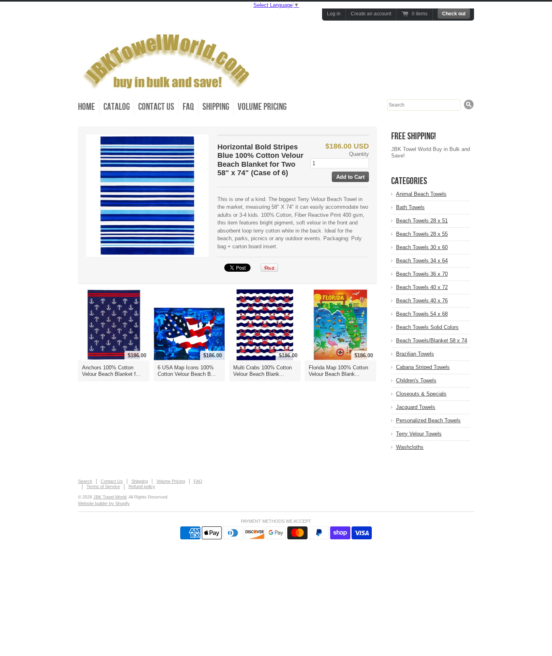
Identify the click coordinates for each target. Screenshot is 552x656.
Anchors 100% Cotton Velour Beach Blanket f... (111, 371)
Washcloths (409, 447)
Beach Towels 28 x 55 (422, 234)
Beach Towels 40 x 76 (422, 301)
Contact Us (156, 107)
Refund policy (142, 486)
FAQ (188, 107)
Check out (454, 14)
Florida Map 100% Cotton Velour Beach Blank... (338, 371)
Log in (334, 14)
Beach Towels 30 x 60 (422, 247)
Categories (409, 181)
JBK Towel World (109, 497)
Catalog (116, 107)
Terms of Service (103, 486)
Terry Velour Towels (419, 434)
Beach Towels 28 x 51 (422, 221)
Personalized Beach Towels (428, 420)
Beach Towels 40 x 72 (422, 287)
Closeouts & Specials (421, 394)
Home (86, 107)
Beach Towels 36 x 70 (422, 274)
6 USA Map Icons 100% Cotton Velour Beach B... (187, 371)
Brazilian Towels (415, 354)
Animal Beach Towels (421, 194)
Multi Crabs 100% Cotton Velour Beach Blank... (262, 371)
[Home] (169, 86)
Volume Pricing (262, 107)
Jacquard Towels (415, 407)
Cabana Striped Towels (423, 367)
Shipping (215, 107)
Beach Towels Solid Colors (427, 327)
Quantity (359, 154)
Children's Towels (416, 380)
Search (85, 481)
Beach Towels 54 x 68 (422, 314)
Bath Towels (410, 207)
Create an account (371, 14)
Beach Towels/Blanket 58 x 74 (431, 340)
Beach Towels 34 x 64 (422, 261)
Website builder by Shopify (104, 503)
